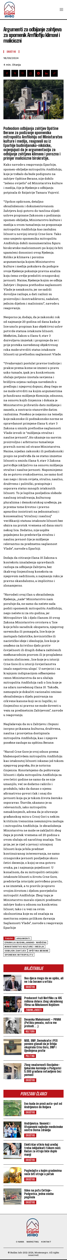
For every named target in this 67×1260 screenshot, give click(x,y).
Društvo (30, 987)
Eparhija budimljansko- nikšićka (26, 942)
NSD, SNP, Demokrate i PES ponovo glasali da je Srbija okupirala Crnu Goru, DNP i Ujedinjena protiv (41, 1045)
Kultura (30, 1031)
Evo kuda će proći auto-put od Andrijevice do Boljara (43, 1105)
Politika (30, 1056)
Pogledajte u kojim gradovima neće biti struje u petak (43, 1172)
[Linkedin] (46, 73)
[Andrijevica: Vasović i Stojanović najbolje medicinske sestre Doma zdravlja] (12, 1129)
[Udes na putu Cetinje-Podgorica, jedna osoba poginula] (12, 1196)
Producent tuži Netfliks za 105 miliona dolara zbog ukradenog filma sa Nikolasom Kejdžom (43, 1001)
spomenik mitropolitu (19, 955)
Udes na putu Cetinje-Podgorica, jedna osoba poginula (39, 1193)
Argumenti (23, 938)
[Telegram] (38, 73)
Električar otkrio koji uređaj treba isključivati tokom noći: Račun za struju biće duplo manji (42, 1149)
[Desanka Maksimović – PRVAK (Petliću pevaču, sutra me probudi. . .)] (12, 1026)
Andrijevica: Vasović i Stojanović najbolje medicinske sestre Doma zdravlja (43, 1126)
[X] (14, 73)
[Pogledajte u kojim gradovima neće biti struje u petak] (12, 1175)
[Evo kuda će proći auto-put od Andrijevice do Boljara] (12, 1108)
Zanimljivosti (34, 1010)
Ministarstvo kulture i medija (24, 946)
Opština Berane (39, 951)
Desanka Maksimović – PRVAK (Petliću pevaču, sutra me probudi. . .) (42, 1023)
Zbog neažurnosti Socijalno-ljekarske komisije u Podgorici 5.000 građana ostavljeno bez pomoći (43, 1070)
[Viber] (22, 73)
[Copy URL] (54, 73)
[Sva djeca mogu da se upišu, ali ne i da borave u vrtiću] (12, 983)
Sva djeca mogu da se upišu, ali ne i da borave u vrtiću (43, 979)
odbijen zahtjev (15, 951)
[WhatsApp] (30, 73)
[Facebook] (6, 73)
